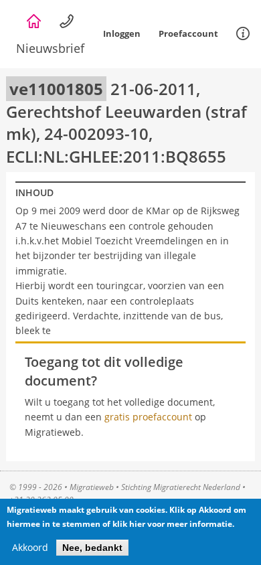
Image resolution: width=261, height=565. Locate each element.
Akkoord (30, 547)
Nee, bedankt (92, 547)
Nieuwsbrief (50, 48)
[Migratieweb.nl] (33, 21)
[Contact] (66, 21)
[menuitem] (243, 34)
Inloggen (122, 33)
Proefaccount (188, 33)
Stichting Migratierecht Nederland (180, 487)
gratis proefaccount (148, 416)
